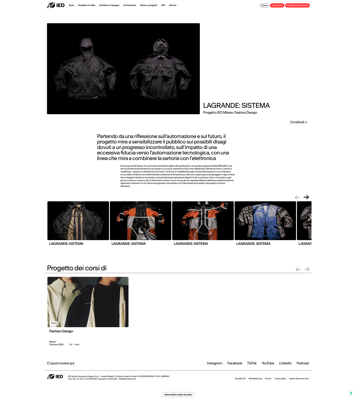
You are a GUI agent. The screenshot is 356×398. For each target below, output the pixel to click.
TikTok (252, 363)
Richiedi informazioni (297, 5)
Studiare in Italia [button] (86, 5)
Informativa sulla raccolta (178, 394)
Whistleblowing (255, 378)
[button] (297, 197)
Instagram (214, 363)
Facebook (234, 363)
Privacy (268, 378)
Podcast (303, 363)
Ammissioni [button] (129, 5)
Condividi (297, 122)
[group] (78, 224)
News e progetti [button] (148, 5)
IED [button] (163, 5)
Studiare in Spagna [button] (109, 5)
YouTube (268, 363)
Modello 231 (240, 378)
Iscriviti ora (277, 5)
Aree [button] (71, 5)
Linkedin (285, 363)
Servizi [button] (172, 5)
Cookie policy (280, 378)
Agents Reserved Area (299, 378)
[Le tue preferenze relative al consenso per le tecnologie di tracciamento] (351, 393)
